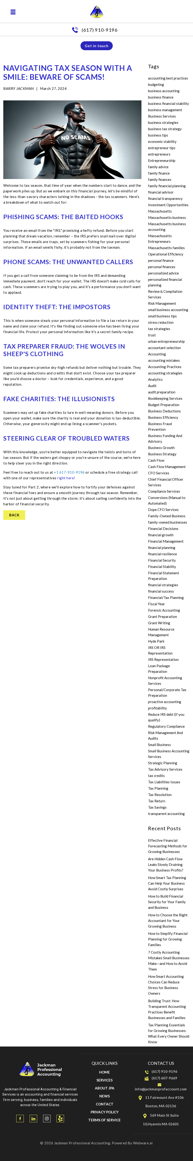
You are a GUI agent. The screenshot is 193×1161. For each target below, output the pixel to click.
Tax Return (156, 801)
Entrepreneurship (161, 160)
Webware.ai (143, 1143)
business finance (160, 97)
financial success (161, 591)
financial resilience (162, 554)
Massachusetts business (167, 217)
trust (152, 335)
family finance (159, 173)
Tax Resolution (160, 794)
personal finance (161, 260)
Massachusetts (160, 211)
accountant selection (164, 348)
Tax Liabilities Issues (164, 782)
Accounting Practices (164, 367)
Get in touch (97, 46)
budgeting (156, 84)
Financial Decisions (163, 528)
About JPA (104, 1088)
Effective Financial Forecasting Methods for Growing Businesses (167, 846)
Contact (104, 1104)
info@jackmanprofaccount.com (161, 1089)
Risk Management (162, 303)
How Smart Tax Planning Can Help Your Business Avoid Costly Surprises (167, 883)
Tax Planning (158, 788)
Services (104, 1080)
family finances (159, 179)
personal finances (161, 267)
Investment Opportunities (168, 205)
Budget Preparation (163, 405)
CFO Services (158, 473)
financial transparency (165, 198)
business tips (158, 135)
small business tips (162, 316)
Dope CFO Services (163, 509)
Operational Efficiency (165, 254)
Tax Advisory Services (165, 769)
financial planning (161, 547)
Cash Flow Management (167, 466)
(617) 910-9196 (100, 30)
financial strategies (163, 585)
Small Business (159, 744)
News (104, 1096)
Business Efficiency (163, 417)
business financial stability (168, 103)
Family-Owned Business (166, 516)
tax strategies (159, 329)
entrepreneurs (159, 154)
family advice (158, 167)
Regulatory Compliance (166, 726)
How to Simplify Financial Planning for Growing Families (168, 939)
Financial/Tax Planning (166, 597)
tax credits (156, 775)
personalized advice (163, 273)
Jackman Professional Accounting (82, 1143)
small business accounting (168, 310)
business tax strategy (165, 129)
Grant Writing (159, 623)
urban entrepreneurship (166, 341)
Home (104, 1072)
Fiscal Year (156, 604)
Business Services (162, 116)
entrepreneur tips (161, 148)
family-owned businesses (167, 522)
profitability (157, 708)
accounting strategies (165, 373)
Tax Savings (157, 807)
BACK (14, 515)
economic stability (162, 141)
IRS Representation (163, 659)
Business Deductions (164, 411)
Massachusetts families (166, 248)
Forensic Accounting (164, 610)
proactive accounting (164, 702)
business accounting (164, 91)
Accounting (157, 354)
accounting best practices (168, 78)
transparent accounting (166, 813)
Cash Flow (156, 460)
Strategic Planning (162, 763)
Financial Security (162, 560)
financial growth (160, 535)
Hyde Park (156, 641)
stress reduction (160, 322)
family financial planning (167, 186)
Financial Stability (162, 566)
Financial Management (166, 541)
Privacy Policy (105, 1112)
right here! (66, 478)
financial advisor (161, 192)
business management (165, 110)
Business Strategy (162, 454)
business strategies (163, 122)
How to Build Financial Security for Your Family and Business (167, 902)
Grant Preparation (162, 616)
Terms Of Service (104, 1120)
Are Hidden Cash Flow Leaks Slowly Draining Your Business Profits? (165, 864)
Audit (152, 386)
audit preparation (161, 392)
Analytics (155, 379)
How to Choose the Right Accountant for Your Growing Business (168, 920)
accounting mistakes (164, 360)
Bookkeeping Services (165, 398)
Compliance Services (164, 491)
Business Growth (161, 447)
